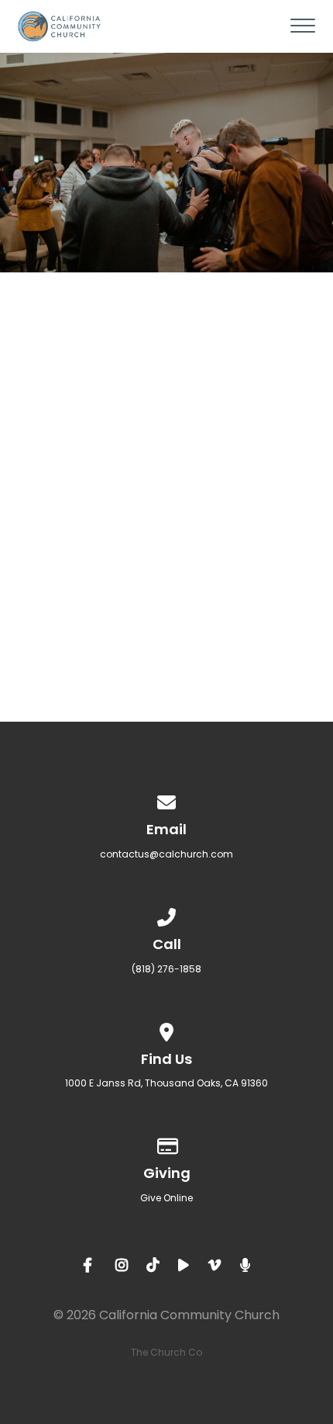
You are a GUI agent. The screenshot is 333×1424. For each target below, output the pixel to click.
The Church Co (166, 1352)
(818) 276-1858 (166, 968)
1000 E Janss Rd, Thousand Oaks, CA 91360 (166, 1083)
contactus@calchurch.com (166, 854)
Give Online (166, 1197)
